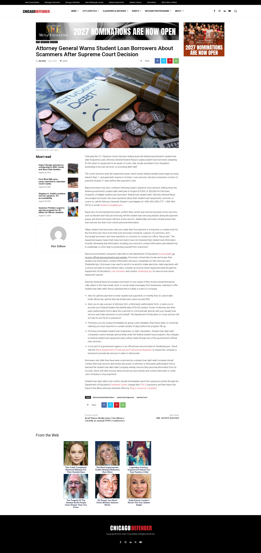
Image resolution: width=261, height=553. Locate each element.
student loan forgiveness (125, 397)
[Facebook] (214, 11)
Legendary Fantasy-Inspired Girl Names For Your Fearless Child (139, 469)
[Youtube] (230, 11)
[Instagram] (219, 11)
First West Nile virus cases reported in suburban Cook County (52, 181)
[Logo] (130, 528)
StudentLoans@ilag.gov (111, 205)
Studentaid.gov (145, 271)
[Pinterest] (170, 61)
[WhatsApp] (176, 61)
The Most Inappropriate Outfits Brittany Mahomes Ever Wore (107, 469)
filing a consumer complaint (143, 388)
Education (54, 42)
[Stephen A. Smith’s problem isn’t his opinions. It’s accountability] (73, 197)
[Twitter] (163, 61)
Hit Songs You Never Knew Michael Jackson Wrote (107, 502)
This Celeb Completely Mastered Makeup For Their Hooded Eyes (76, 469)
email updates (165, 254)
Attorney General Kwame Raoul (103, 397)
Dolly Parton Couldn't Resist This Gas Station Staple (139, 502)
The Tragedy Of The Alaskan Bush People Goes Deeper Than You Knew (76, 503)
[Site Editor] (58, 234)
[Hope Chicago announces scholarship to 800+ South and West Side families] (73, 168)
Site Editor (42, 61)
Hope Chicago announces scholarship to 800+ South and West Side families (51, 167)
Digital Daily (45, 42)
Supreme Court (142, 397)
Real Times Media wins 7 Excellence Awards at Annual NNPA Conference (105, 419)
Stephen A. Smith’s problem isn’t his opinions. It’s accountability (52, 195)
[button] (235, 11)
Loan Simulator (118, 271)
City (38, 42)
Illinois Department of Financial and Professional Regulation (124, 350)
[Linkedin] (224, 11)
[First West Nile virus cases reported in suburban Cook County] (73, 183)
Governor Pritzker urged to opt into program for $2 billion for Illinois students (52, 210)
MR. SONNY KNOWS (167, 418)
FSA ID (143, 384)
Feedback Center (119, 384)
